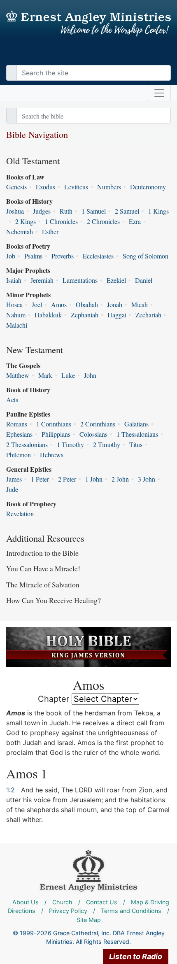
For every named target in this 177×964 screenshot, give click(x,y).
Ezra (135, 221)
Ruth (66, 211)
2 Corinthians (97, 423)
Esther (50, 231)
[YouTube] (156, 57)
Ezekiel (116, 280)
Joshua (15, 211)
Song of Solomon (145, 255)
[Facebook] (152, 57)
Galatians (136, 423)
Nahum (16, 314)
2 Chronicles (103, 221)
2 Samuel (127, 211)
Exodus (45, 186)
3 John (146, 479)
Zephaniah (84, 314)
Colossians (93, 434)
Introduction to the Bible (42, 553)
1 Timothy (70, 444)
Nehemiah (19, 231)
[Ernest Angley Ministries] (88, 869)
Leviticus (76, 186)
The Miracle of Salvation (42, 584)
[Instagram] (160, 57)
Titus (135, 444)
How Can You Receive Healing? (53, 600)
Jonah (114, 304)
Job (10, 255)
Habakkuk (48, 314)
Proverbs (62, 255)
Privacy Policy (68, 910)
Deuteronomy (148, 186)
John (90, 375)
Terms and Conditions (131, 910)
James (14, 479)
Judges (42, 211)
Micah (139, 304)
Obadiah (87, 304)
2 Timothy (106, 444)
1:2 (10, 790)
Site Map (89, 919)
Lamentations (80, 280)
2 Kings (25, 221)
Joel (37, 304)
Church (62, 902)
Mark (45, 375)
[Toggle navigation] (159, 93)
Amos (59, 304)
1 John (93, 479)
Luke (68, 375)
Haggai (116, 314)
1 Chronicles (61, 221)
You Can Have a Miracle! (43, 568)
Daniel (143, 280)
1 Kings (158, 211)
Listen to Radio (135, 956)
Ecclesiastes (98, 255)
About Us (25, 902)
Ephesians (19, 434)
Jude (12, 489)
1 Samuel (94, 211)
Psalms (33, 255)
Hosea (14, 304)
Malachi (16, 325)
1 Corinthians (53, 423)
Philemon (18, 454)
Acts (12, 399)
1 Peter (40, 479)
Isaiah (13, 280)
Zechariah (148, 314)
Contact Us (101, 902)
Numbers (109, 186)
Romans (16, 423)
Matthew (17, 375)
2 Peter (67, 479)
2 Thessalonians (27, 444)
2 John (120, 479)
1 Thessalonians (137, 434)
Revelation (20, 513)
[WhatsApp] (169, 57)
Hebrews (51, 454)
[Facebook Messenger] (165, 57)
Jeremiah (42, 280)
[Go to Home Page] (88, 23)
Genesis (16, 186)
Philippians (56, 434)
